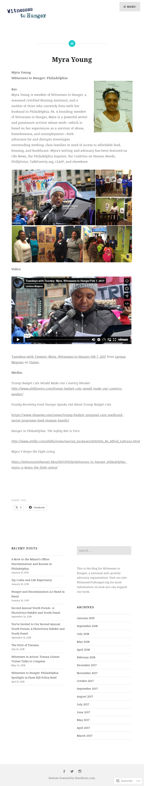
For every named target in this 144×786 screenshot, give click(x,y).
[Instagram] (80, 771)
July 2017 (83, 704)
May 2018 (83, 642)
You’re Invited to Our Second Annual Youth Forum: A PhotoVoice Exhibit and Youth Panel (38, 628)
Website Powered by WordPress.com (72, 778)
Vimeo (34, 362)
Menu (131, 6)
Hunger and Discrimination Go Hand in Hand (38, 594)
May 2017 (83, 720)
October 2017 (85, 681)
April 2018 (83, 649)
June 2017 (83, 712)
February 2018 (86, 657)
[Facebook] (64, 771)
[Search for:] (104, 550)
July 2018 (83, 634)
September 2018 (87, 626)
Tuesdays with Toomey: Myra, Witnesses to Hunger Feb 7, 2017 (58, 356)
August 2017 (85, 696)
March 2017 (84, 735)
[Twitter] (72, 771)
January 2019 (85, 618)
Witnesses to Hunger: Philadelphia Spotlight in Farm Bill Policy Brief (34, 675)
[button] (53, 197)
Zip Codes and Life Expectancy (31, 580)
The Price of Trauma (25, 645)
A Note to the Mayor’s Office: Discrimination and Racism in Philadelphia (31, 563)
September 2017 (87, 688)
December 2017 (87, 665)
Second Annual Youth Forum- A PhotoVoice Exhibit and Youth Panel (35, 610)
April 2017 (83, 728)
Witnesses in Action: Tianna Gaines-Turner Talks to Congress (36, 659)
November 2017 (87, 673)
